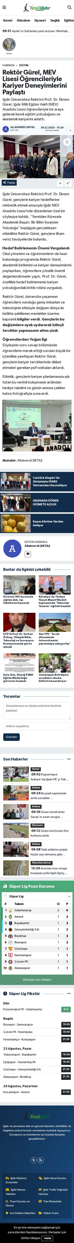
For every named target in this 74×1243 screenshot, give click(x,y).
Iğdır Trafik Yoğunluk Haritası (53, 1191)
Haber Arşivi (50, 1213)
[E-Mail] (28, 554)
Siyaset (40, 20)
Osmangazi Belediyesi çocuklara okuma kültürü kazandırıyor (53, 678)
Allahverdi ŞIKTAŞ (37, 545)
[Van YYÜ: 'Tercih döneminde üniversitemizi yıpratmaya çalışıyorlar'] (55, 622)
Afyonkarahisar (41, 863)
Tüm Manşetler (52, 1201)
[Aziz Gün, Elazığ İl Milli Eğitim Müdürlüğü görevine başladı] (19, 663)
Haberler (8, 65)
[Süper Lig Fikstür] (69, 993)
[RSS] (40, 1160)
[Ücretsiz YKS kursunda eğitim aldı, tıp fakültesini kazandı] (19, 584)
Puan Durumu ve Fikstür (18, 1203)
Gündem (23, 20)
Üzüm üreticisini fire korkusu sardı (50, 833)
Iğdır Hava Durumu (55, 1178)
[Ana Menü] (4, 7)
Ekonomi (37, 825)
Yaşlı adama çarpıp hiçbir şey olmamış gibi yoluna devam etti (49, 852)
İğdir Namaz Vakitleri (16, 1191)
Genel (7, 20)
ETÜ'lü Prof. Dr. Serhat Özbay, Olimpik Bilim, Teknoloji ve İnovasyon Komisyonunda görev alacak (18, 640)
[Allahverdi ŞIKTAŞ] (12, 548)
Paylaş (11, 182)
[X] (34, 1160)
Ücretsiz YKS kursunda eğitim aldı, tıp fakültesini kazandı (18, 600)
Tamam (47, 1238)
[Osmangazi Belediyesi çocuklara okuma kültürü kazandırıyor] (55, 663)
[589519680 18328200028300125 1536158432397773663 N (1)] (37, 425)
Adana (36, 788)
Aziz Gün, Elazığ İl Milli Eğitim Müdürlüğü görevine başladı (18, 678)
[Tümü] (69, 759)
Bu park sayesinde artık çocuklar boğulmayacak (48, 796)
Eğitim (69, 20)
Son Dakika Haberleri (22, 1213)
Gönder (11, 737)
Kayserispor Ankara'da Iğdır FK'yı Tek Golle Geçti (48, 777)
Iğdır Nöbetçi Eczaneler (16, 1180)
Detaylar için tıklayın (37, 979)
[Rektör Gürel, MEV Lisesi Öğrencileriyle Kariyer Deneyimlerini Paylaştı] (37, 156)
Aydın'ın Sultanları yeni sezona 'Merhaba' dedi (37, 31)
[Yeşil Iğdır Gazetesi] (37, 8)
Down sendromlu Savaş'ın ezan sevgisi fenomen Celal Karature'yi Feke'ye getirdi (49, 814)
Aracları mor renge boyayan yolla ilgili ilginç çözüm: (49, 871)
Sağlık (55, 20)
